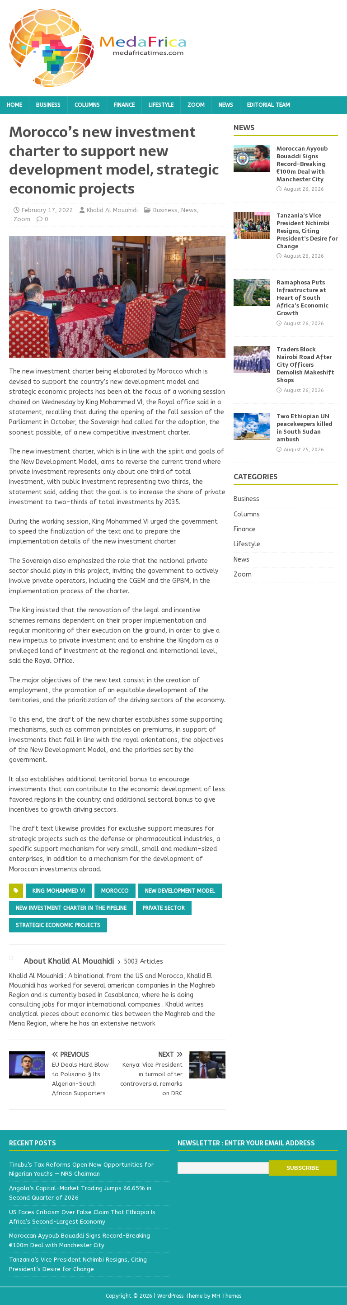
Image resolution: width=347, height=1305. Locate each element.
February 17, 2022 (47, 210)
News (226, 105)
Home (14, 105)
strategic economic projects (58, 925)
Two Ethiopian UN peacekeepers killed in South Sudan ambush (305, 427)
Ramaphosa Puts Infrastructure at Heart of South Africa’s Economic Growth (302, 298)
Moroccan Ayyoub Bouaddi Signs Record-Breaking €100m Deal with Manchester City (302, 164)
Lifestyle (161, 105)
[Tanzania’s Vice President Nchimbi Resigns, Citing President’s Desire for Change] (252, 234)
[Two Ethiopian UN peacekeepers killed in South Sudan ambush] (252, 435)
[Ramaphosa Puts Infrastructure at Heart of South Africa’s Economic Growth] (252, 301)
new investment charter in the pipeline (71, 908)
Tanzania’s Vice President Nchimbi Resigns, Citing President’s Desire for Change (307, 231)
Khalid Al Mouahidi (112, 210)
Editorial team (268, 105)
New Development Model (180, 891)
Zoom (196, 105)
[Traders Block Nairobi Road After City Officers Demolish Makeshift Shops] (252, 368)
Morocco (115, 891)
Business (48, 105)
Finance (124, 105)
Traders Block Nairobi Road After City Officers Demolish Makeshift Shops (305, 365)
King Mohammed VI (59, 891)
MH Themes (226, 1296)
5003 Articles (143, 961)
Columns (87, 105)
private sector (164, 908)
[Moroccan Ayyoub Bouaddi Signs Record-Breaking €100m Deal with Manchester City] (252, 167)
